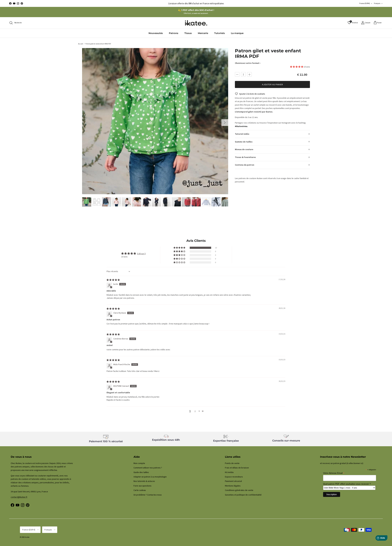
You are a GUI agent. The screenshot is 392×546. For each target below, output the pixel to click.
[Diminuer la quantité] (237, 74)
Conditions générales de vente (239, 490)
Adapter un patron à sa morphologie (150, 476)
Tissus (188, 33)
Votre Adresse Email (333, 473)
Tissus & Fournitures (245, 157)
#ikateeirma (241, 126)
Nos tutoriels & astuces (144, 481)
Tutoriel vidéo (242, 134)
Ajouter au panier (272, 84)
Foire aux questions (142, 485)
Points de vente (232, 463)
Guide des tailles (141, 472)
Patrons (173, 33)
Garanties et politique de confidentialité (243, 494)
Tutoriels (219, 33)
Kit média (229, 472)
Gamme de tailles (244, 141)
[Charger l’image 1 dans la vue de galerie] (155, 121)
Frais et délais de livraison (237, 467)
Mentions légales (233, 485)
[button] (297, 66)
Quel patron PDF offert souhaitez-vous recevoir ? (347, 484)
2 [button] (195, 411)
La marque (237, 33)
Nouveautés (156, 33)
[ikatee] (196, 23)
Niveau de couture (244, 149)
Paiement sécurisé (233, 481)
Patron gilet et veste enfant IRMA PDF (98, 44)
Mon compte (139, 463)
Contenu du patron (244, 164)
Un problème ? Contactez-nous (148, 494)
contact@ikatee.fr (196, 3)
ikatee (27, 537)
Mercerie (203, 33)
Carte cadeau (140, 490)
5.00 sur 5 (141, 253)
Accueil (80, 44)
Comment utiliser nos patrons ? (148, 467)
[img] (113, 280)
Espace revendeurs (234, 476)
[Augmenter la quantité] (249, 74)
